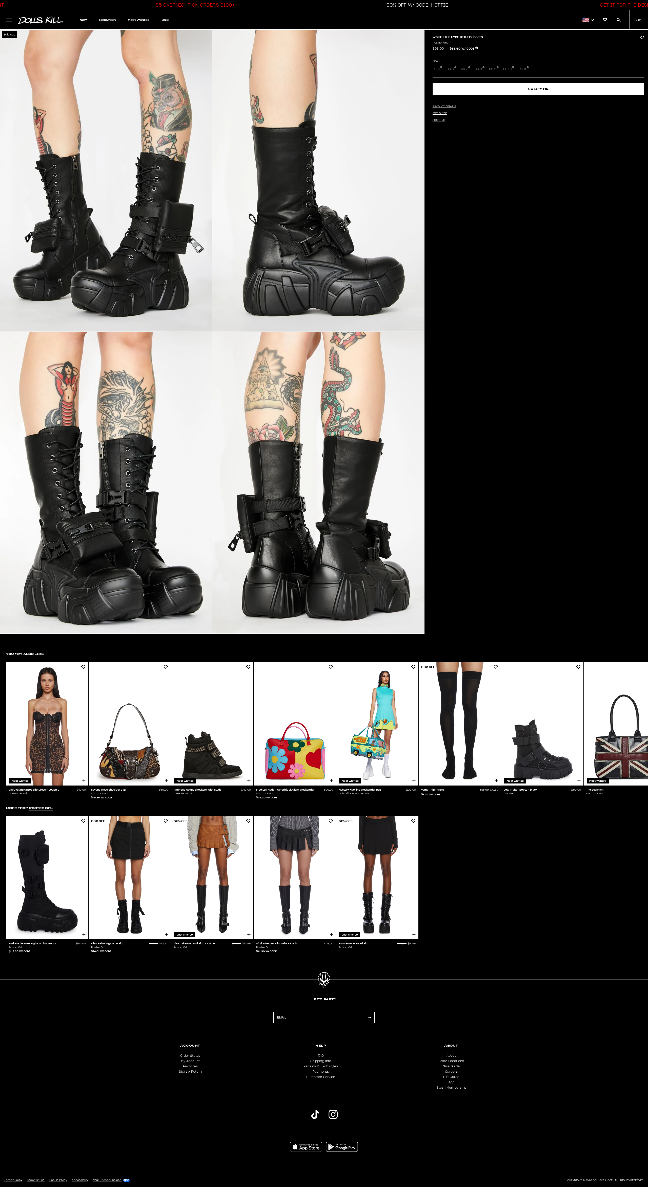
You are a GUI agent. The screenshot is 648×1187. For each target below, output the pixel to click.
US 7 (464, 69)
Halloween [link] (107, 20)
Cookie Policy (58, 1180)
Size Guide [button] (440, 113)
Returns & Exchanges (320, 1066)
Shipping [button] (439, 120)
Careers (451, 1071)
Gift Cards (451, 1076)
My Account (190, 1061)
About (451, 1055)
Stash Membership (451, 1087)
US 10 (507, 69)
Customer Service (320, 1076)
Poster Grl (440, 42)
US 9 (492, 69)
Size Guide (451, 1066)
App (451, 1082)
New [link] (83, 20)
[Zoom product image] (106, 181)
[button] (193, 5)
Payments (321, 1071)
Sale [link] (165, 20)
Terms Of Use (36, 1180)
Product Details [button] (444, 106)
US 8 (478, 69)
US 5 (436, 69)
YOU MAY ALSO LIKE (25, 654)
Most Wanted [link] (139, 20)
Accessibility (80, 1180)
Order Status (190, 1055)
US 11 (522, 69)
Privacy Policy (13, 1180)
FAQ (321, 1055)
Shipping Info (320, 1061)
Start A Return (190, 1071)
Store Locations (451, 1061)
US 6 (450, 69)
